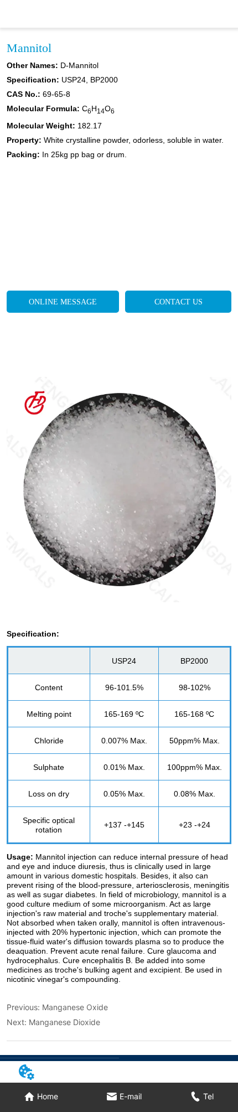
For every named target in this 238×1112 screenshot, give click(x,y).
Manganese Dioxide (64, 1022)
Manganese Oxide (75, 1007)
